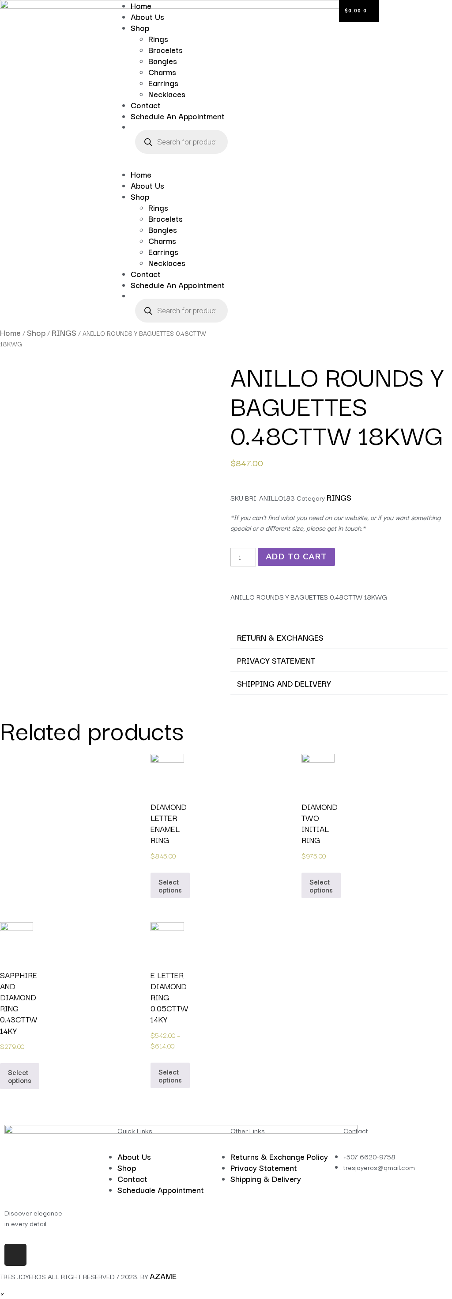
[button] (169, 163)
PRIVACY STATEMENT (276, 660)
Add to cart (296, 556)
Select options (170, 885)
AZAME (163, 1275)
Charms (162, 71)
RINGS (64, 332)
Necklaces (166, 93)
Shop (140, 27)
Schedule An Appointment (178, 116)
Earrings (163, 82)
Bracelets (165, 49)
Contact (146, 105)
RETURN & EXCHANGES (280, 637)
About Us (147, 16)
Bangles (162, 60)
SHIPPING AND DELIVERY (284, 683)
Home (141, 174)
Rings (158, 38)
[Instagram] (15, 1255)
